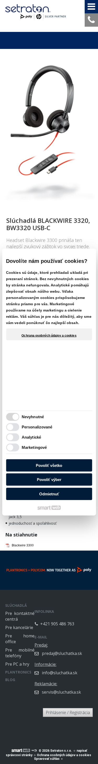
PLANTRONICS (18, 672)
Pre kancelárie (19, 627)
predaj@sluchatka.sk (62, 653)
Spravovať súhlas (47, 759)
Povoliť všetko (49, 465)
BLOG (10, 679)
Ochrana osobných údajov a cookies (48, 335)
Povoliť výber (49, 479)
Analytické (31, 437)
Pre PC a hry (17, 664)
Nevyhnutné (33, 417)
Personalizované (37, 427)
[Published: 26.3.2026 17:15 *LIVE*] (34, 750)
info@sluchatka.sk (59, 673)
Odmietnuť (49, 493)
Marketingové (34, 447)
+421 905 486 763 (57, 624)
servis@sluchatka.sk (61, 692)
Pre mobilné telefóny (19, 653)
